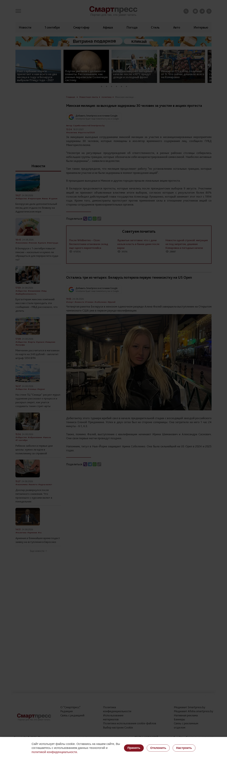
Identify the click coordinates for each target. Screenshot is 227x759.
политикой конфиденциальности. (55, 752)
